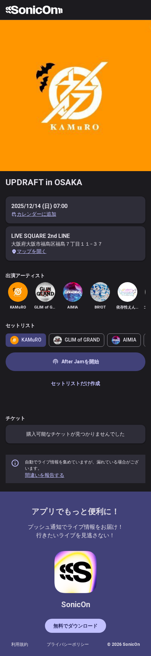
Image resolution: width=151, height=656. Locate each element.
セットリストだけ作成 (75, 383)
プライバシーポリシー (68, 644)
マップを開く (31, 251)
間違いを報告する (44, 475)
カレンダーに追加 (36, 214)
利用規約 (19, 644)
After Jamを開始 (75, 361)
